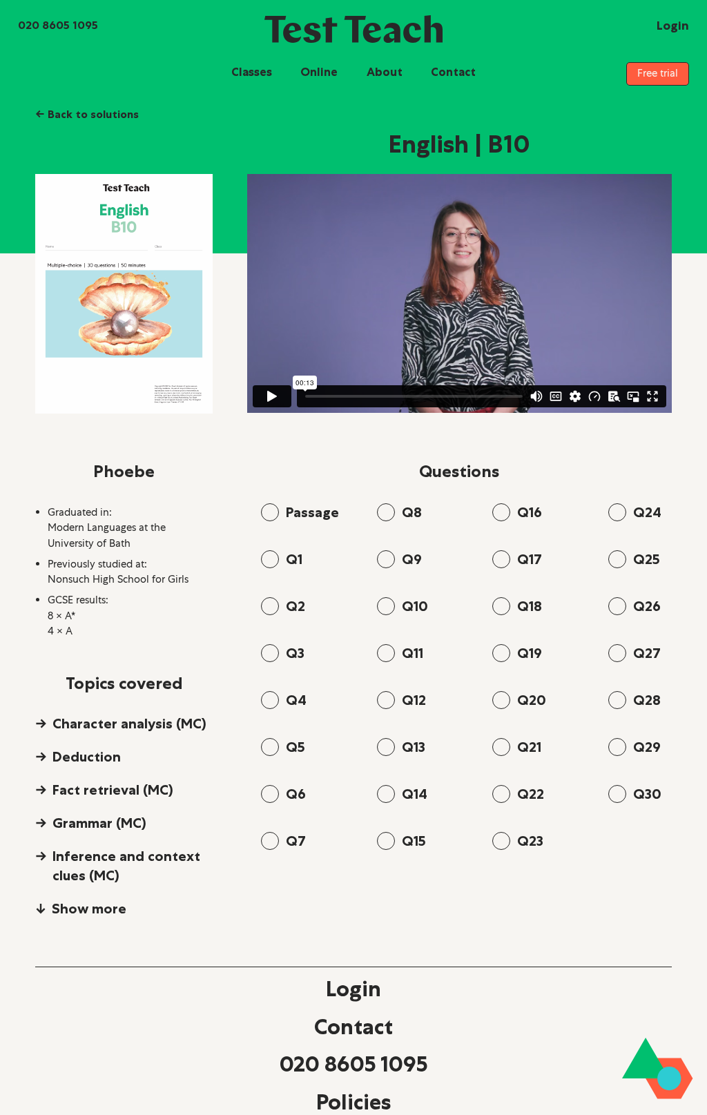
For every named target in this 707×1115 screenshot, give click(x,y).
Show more (89, 908)
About (385, 72)
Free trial (657, 73)
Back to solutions (87, 114)
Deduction (86, 756)
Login (353, 989)
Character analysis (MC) (129, 723)
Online (319, 72)
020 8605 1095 (353, 1064)
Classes (251, 72)
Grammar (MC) (99, 823)
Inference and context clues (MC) (126, 866)
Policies (353, 1102)
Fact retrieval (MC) (112, 790)
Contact (453, 72)
